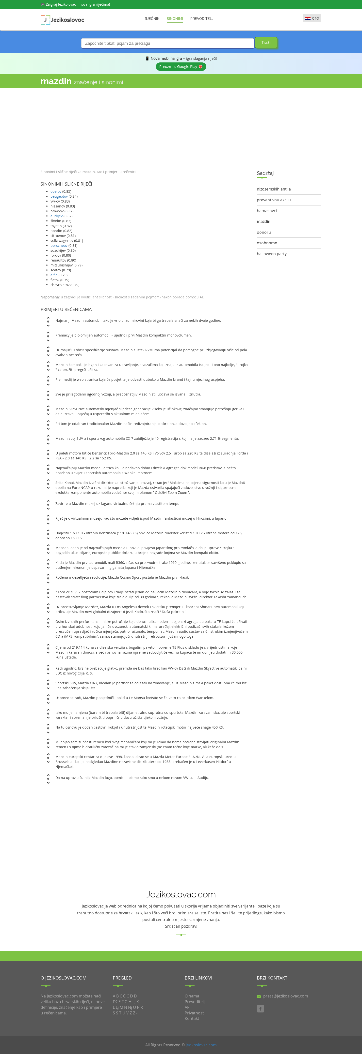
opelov (55, 191)
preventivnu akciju (274, 200)
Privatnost (194, 1013)
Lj (117, 1007)
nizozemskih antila (274, 189)
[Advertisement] (145, 127)
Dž (115, 1001)
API (188, 1007)
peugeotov (59, 196)
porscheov (58, 245)
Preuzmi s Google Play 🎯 (181, 66)
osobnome (267, 243)
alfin (54, 275)
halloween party (272, 253)
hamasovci (267, 210)
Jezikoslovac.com (201, 1045)
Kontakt (192, 1018)
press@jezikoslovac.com (285, 996)
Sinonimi (175, 19)
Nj (130, 1007)
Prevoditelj (202, 19)
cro (315, 18)
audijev (56, 216)
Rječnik (152, 19)
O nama (192, 996)
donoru (264, 232)
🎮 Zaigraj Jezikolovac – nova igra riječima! (75, 4)
